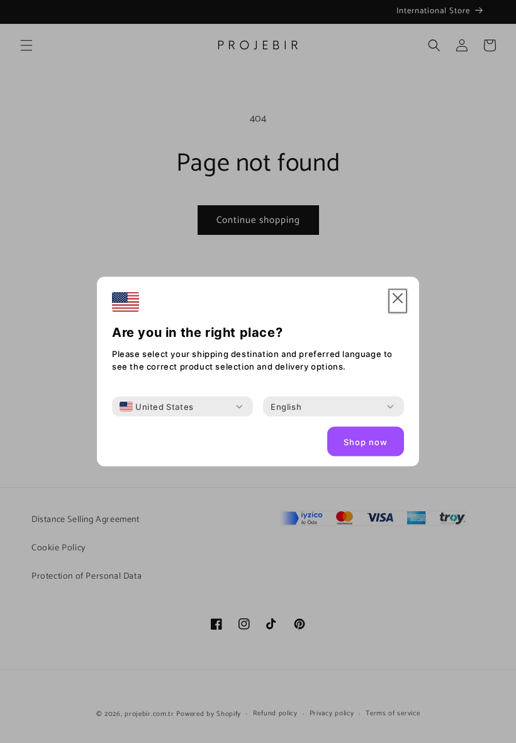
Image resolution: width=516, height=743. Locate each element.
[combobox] (157, 406)
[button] (397, 301)
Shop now (366, 441)
